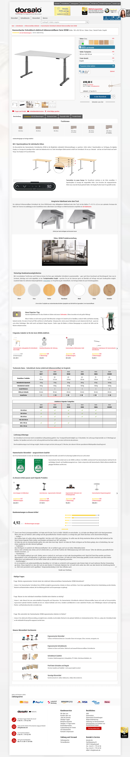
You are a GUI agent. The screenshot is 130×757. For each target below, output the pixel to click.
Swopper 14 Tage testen (67, 723)
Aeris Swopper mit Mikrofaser (21, 493)
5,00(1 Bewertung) (44, 354)
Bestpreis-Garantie (85, 3)
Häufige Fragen (65, 719)
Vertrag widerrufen (94, 728)
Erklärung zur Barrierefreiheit (95, 721)
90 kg (41, 386)
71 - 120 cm (41, 378)
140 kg (82, 386)
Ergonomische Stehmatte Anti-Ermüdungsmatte (74, 493)
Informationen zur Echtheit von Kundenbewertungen (95, 724)
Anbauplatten (46, 281)
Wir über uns (94, 3)
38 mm (68, 392)
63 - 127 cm (109, 378)
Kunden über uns (65, 715)
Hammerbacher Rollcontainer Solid (75, 348)
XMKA (96, 373)
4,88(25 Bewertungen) (44, 499)
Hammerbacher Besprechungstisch (101, 493)
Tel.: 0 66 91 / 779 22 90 (93, 746)
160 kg (109, 382)
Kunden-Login (116, 3)
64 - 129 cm (82, 378)
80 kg (82, 382)
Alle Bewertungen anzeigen (32, 524)
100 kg (96, 386)
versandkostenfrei (95, 86)
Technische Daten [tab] (52, 116)
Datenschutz (90, 715)
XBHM (68, 373)
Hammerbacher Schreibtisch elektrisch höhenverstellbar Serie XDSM (59, 26)
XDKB (82, 373)
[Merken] (113, 97)
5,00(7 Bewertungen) (96, 354)
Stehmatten (64, 314)
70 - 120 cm (96, 378)
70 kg (41, 382)
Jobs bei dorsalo (65, 717)
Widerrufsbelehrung (92, 719)
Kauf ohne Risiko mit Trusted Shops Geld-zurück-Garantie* (96, 11)
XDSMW (109, 373)
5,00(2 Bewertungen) (96, 499)
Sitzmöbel (14, 18)
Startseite (57, 3)
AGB (87, 713)
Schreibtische (25, 18)
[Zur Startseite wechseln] (28, 10)
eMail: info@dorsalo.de (93, 750)
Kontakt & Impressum (105, 3)
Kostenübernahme (66, 725)
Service (45, 18)
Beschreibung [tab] (17, 116)
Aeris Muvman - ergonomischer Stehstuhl (50, 493)
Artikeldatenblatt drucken (37, 111)
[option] (81, 42)
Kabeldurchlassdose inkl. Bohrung (48, 348)
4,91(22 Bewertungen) (71, 354)
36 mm (41, 392)
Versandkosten (65, 3)
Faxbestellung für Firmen (68, 727)
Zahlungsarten (74, 3)
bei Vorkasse (90, 84)
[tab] (72, 711)
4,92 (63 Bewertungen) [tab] (37, 116)
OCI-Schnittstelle (65, 729)
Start (13, 26)
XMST (41, 373)
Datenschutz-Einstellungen (94, 717)
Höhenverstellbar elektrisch (32, 26)
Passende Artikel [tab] (64, 116)
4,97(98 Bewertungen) (18, 499)
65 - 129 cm (69, 378)
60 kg (95, 382)
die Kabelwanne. (87, 207)
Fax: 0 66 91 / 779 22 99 (93, 748)
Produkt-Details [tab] (76, 116)
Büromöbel (36, 18)
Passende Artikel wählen (87, 66)
